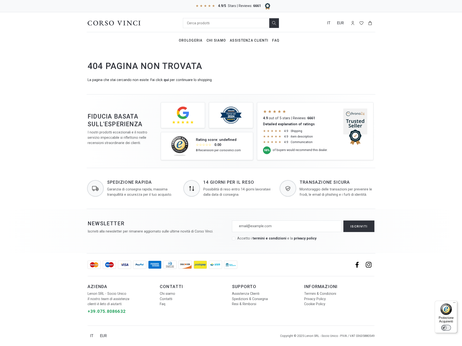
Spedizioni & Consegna (250, 299)
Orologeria (191, 40)
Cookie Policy (314, 304)
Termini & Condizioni (320, 294)
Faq (275, 40)
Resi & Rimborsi (244, 304)
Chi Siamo (216, 40)
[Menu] (454, 304)
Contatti (166, 299)
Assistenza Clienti (249, 40)
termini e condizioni (269, 238)
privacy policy (305, 238)
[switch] (446, 328)
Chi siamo (167, 294)
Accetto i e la (276, 238)
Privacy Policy (315, 299)
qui (166, 80)
